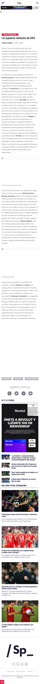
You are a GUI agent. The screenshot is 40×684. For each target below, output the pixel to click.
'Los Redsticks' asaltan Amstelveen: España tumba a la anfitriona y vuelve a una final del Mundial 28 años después (23, 458)
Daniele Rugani (18, 379)
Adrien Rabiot (6, 379)
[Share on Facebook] (16, 393)
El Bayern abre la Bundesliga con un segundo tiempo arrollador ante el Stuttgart (18, 551)
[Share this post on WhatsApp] (23, 393)
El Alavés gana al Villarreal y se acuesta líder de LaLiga (23, 480)
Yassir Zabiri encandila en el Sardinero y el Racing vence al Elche (24, 473)
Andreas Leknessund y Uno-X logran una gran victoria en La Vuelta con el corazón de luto (24, 466)
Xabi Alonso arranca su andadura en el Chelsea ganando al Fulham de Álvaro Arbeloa (19, 588)
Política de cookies (20, 671)
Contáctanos (30, 671)
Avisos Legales (10, 671)
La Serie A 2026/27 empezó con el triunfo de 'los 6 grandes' (17, 626)
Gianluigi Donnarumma (31, 379)
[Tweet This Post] (9, 393)
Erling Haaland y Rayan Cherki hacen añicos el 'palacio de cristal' (19, 515)
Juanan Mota (7, 43)
